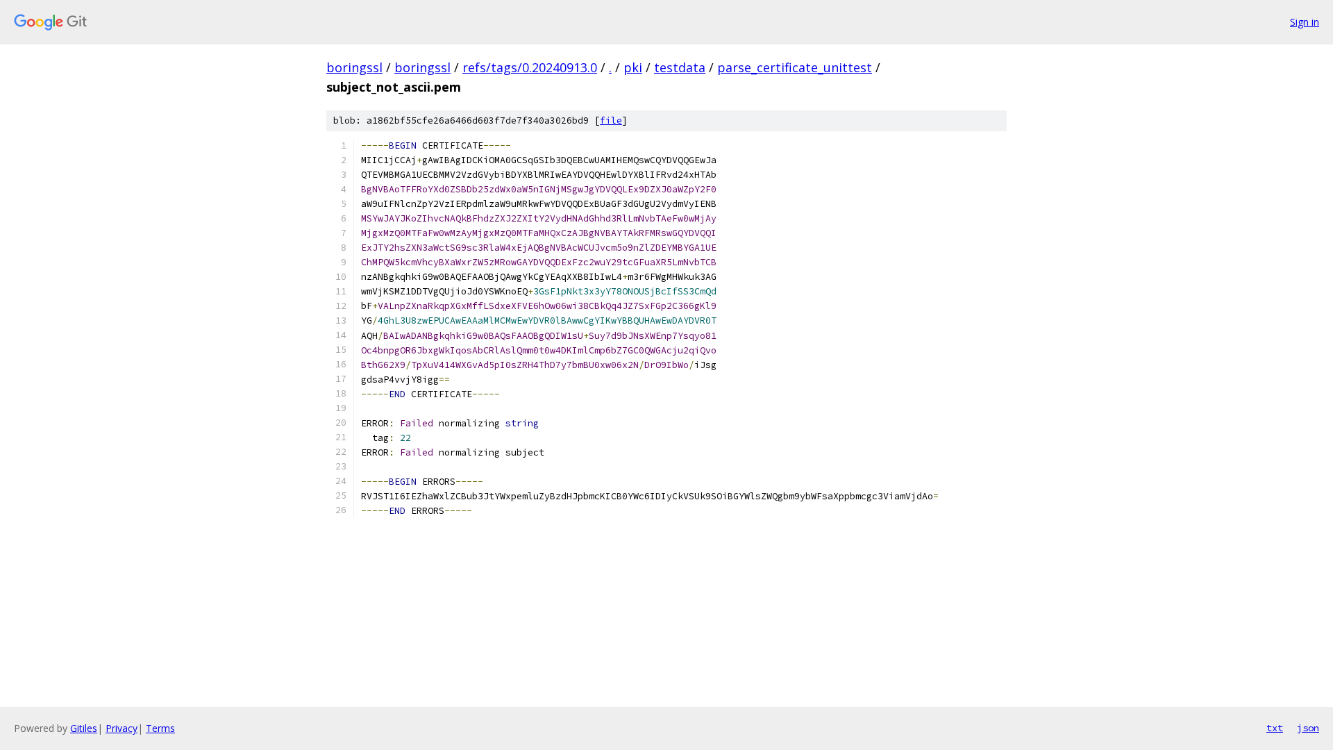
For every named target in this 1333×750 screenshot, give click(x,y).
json (1308, 728)
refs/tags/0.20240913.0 (529, 67)
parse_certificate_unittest (794, 67)
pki (632, 67)
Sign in (1304, 21)
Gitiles (83, 728)
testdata (679, 67)
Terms (160, 728)
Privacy (121, 728)
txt (1274, 728)
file (611, 120)
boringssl (354, 67)
